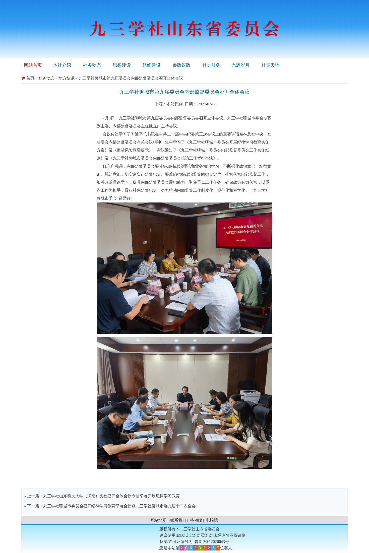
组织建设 (152, 65)
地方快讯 (66, 78)
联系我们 (178, 520)
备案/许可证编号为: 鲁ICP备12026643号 (194, 541)
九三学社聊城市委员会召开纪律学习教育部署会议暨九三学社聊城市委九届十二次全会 (119, 506)
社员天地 (270, 65)
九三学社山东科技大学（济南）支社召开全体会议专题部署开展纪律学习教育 (111, 496)
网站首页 (33, 65)
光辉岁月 (240, 65)
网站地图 (158, 520)
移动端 (196, 520)
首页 (27, 78)
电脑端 (212, 520)
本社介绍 (62, 65)
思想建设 (122, 65)
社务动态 (92, 65)
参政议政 (181, 65)
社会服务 (211, 65)
